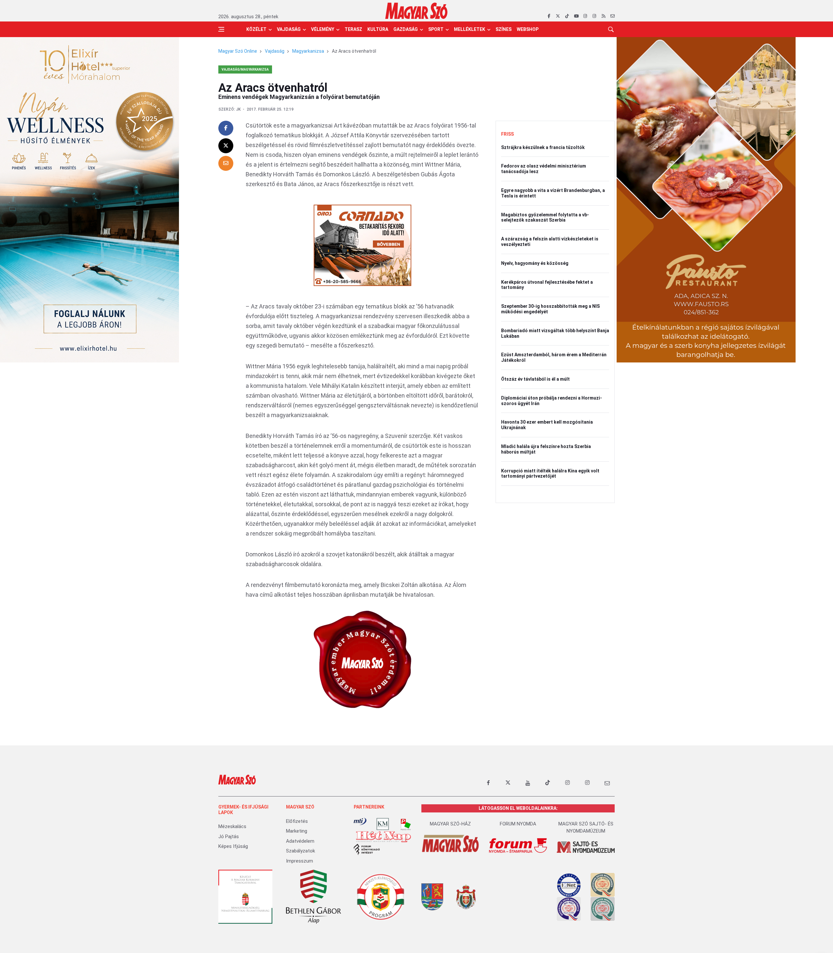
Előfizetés (297, 821)
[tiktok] (567, 16)
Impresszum (299, 861)
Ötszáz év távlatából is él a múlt (535, 379)
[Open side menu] (221, 29)
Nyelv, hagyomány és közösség (534, 263)
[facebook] (549, 16)
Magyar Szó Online (237, 51)
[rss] (603, 16)
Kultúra (377, 29)
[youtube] (576, 16)
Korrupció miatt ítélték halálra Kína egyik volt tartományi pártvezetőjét (550, 473)
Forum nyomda (518, 824)
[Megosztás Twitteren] (225, 145)
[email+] (607, 782)
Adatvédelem (300, 841)
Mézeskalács (232, 826)
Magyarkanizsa (308, 51)
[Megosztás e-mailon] (225, 163)
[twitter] (558, 16)
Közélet (256, 29)
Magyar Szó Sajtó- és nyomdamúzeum (585, 827)
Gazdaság (405, 29)
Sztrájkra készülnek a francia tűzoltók (543, 147)
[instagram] (585, 16)
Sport (436, 29)
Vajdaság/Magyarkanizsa (245, 69)
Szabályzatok (300, 851)
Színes (504, 29)
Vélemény (322, 29)
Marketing (296, 831)
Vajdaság (289, 29)
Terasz (353, 29)
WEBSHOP (528, 29)
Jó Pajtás (228, 836)
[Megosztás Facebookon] (225, 128)
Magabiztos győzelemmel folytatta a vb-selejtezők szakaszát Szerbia (545, 217)
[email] (612, 16)
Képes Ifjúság (233, 846)
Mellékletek (469, 29)
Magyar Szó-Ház (450, 824)
